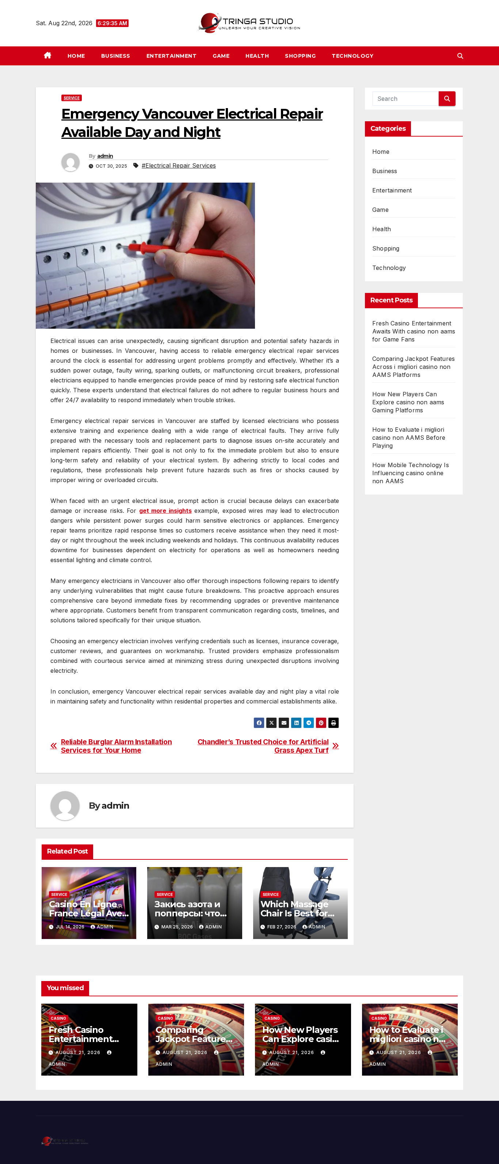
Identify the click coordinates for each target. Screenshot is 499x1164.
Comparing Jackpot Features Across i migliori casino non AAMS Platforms (413, 366)
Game (221, 56)
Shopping (300, 56)
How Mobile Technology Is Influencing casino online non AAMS (410, 473)
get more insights (165, 510)
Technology (352, 56)
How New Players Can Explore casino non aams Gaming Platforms (408, 402)
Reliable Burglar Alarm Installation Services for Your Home (116, 746)
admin (105, 156)
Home (76, 56)
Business (115, 56)
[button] (460, 56)
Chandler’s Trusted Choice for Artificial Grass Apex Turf (263, 746)
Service (72, 98)
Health (257, 56)
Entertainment (171, 56)
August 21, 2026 (79, 1052)
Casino (58, 1018)
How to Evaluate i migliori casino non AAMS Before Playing (408, 437)
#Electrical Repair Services (179, 165)
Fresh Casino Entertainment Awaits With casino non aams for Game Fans (413, 331)
